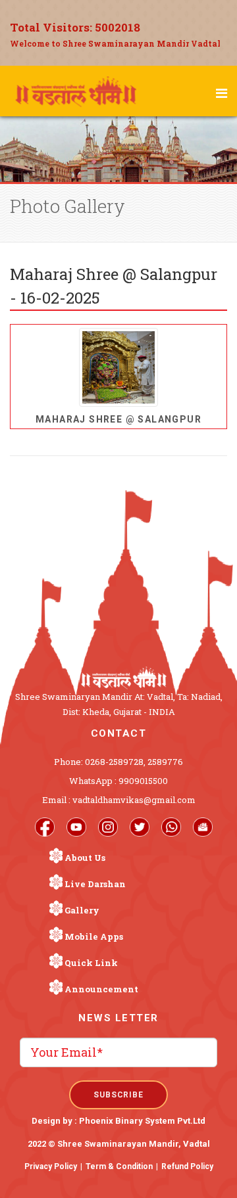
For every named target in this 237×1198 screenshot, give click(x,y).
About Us (85, 858)
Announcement (101, 989)
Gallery (82, 910)
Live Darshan (95, 884)
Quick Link (91, 963)
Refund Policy (187, 1166)
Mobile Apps (94, 936)
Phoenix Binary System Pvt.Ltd (142, 1121)
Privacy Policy (50, 1166)
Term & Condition (119, 1166)
